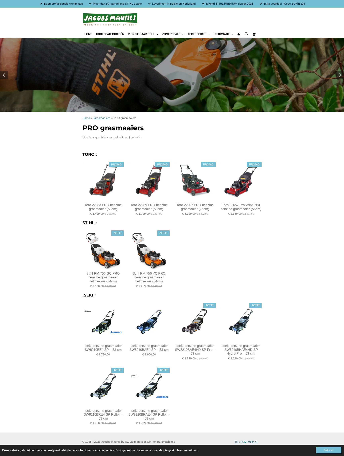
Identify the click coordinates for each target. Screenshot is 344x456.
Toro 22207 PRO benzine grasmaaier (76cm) (195, 207)
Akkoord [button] (328, 450)
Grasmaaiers (102, 117)
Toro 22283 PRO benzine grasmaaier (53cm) (103, 207)
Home (86, 117)
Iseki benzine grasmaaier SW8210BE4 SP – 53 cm (103, 348)
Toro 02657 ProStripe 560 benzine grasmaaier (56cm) (241, 207)
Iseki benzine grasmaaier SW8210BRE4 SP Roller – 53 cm (103, 414)
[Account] (238, 34)
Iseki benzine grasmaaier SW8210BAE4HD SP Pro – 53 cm (195, 349)
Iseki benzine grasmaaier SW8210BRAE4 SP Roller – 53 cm (149, 414)
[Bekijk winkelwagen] (254, 34)
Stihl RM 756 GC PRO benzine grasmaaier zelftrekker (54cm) (103, 277)
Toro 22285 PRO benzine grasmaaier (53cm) (149, 207)
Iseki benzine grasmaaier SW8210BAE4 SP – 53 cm (149, 348)
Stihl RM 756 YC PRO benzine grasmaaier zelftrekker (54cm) (149, 277)
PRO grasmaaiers (125, 117)
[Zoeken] (246, 33)
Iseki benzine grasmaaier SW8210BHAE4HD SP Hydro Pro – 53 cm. (241, 349)
